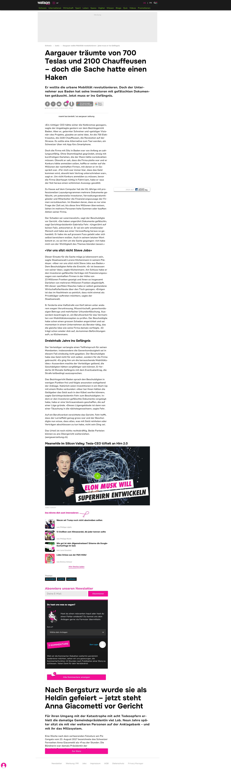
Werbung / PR (72, 763)
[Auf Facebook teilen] (47, 104)
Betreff (50, 627)
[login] (3, 765)
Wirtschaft (68, 8)
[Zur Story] (97, 720)
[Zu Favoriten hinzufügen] (71, 104)
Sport (78, 8)
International (54, 8)
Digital (101, 8)
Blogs (118, 8)
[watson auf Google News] (99, 104)
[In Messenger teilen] (53, 104)
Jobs (84, 763)
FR (150, 3)
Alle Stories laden (76, 567)
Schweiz (43, 8)
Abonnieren (98, 593)
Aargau (71, 579)
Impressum (95, 763)
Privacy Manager (135, 763)
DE (144, 3)
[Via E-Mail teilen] (59, 104)
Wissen (110, 8)
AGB (106, 763)
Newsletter (57, 763)
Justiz (57, 46)
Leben (86, 8)
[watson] (44, 3)
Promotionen (144, 8)
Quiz (125, 8)
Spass (93, 8)
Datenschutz (118, 763)
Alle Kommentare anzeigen (76, 677)
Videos (132, 8)
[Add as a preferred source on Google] (84, 104)
